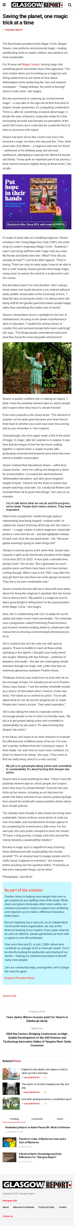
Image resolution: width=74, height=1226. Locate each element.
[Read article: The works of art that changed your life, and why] (11, 1088)
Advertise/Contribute (23, 1207)
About (6, 1207)
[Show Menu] (4, 5)
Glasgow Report (14, 29)
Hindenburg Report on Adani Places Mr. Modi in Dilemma (37, 1127)
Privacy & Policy (46, 1207)
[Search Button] (69, 5)
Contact (62, 1207)
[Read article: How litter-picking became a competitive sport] (11, 1103)
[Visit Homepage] (37, 5)
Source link (9, 995)
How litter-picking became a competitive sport (46, 1099)
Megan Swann (31, 64)
